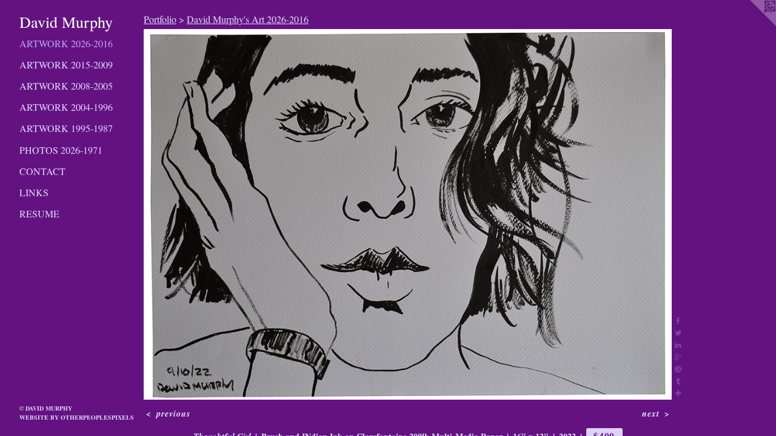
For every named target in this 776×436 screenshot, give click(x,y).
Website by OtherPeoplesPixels (76, 417)
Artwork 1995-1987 (66, 128)
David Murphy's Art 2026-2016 (248, 19)
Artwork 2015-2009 (66, 64)
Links (33, 192)
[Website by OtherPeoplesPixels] (752, 24)
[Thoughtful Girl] (408, 214)
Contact (42, 171)
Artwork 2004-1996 (66, 107)
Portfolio (160, 19)
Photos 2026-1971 (60, 150)
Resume (39, 213)
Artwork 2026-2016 (66, 43)
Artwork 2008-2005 (66, 85)
